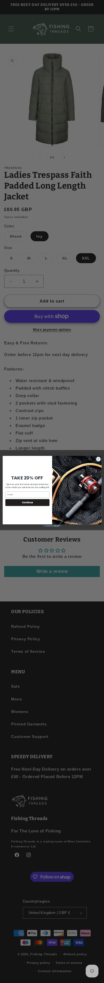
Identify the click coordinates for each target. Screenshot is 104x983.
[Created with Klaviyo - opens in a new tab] (52, 525)
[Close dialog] (98, 459)
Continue (27, 502)
